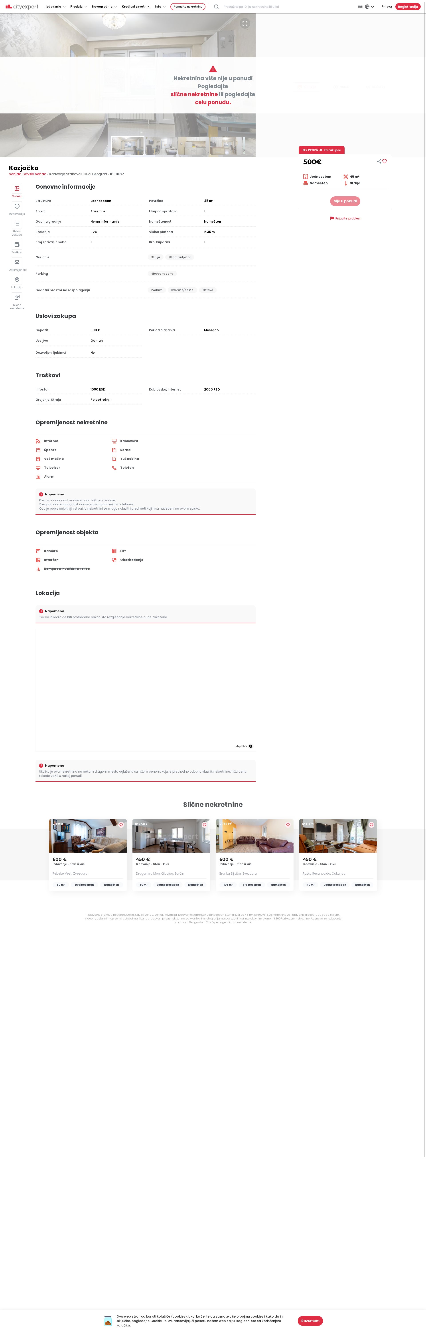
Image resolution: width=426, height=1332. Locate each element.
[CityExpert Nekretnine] (22, 7)
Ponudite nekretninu (188, 6)
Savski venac (34, 174)
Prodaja (76, 6)
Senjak (15, 174)
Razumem (310, 1320)
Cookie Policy (161, 1321)
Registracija (408, 6)
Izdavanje (53, 6)
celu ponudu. (213, 102)
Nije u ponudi (345, 201)
